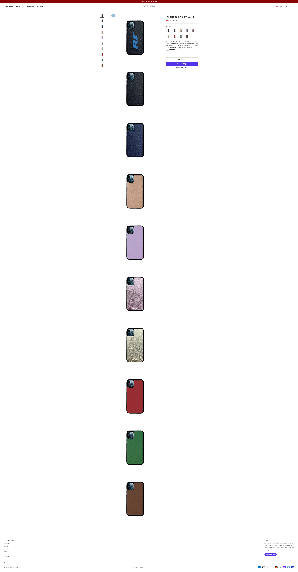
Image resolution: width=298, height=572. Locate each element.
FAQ (5, 554)
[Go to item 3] (102, 26)
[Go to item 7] (102, 49)
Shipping (6, 546)
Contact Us (172, 49)
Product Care (7, 551)
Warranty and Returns (9, 548)
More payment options (181, 67)
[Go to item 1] (102, 15)
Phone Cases (8, 6)
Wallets (19, 6)
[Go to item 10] (102, 65)
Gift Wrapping (7, 556)
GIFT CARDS (41, 6)
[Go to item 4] (102, 32)
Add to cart (182, 59)
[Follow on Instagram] (4, 562)
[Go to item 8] (102, 54)
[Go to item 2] (102, 21)
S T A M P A (169, 14)
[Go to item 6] (102, 43)
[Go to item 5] (102, 38)
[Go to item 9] (102, 60)
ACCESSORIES (29, 6)
